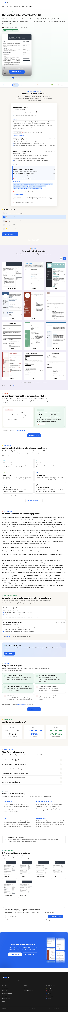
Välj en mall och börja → (34, 500)
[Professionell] (13, 77)
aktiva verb (9, 636)
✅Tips (53, 85)
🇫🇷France (48, 998)
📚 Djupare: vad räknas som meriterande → (23, 202)
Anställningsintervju (7, 993)
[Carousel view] (61, 258)
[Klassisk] (18, 77)
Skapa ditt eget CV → (34, 240)
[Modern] (15, 77)
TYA (6, 818)
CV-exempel (9, 6)
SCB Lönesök (41, 818)
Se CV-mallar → (9, 653)
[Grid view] (64, 258)
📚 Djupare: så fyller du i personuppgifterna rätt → (25, 115)
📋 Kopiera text (17, 132)
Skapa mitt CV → (34, 435)
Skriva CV (4, 990)
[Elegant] (16, 77)
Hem (3, 6)
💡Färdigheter (31, 85)
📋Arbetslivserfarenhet (43, 85)
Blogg (3, 1001)
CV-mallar (4, 996)
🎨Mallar (16, 85)
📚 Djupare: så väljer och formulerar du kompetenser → (26, 191)
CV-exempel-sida (18, 386)
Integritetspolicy (28, 990)
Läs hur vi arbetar (62, 1009)
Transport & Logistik (19, 6)
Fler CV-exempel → (30, 954)
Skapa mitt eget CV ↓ (10, 234)
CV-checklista (21, 704)
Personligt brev (6, 998)
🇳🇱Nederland (49, 990)
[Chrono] (21, 77)
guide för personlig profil (18, 430)
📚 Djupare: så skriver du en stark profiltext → (33, 132)
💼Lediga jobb (61, 85)
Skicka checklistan (55, 916)
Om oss (26, 988)
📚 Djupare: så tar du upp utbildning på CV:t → (24, 178)
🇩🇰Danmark (49, 996)
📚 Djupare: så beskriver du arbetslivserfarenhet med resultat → (28, 164)
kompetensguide (34, 495)
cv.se (5, 2)
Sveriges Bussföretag (44, 802)
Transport (8, 802)
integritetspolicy (52, 920)
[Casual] (19, 77)
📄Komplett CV (7, 85)
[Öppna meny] (64, 2)
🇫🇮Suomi (48, 993)
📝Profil (23, 85)
